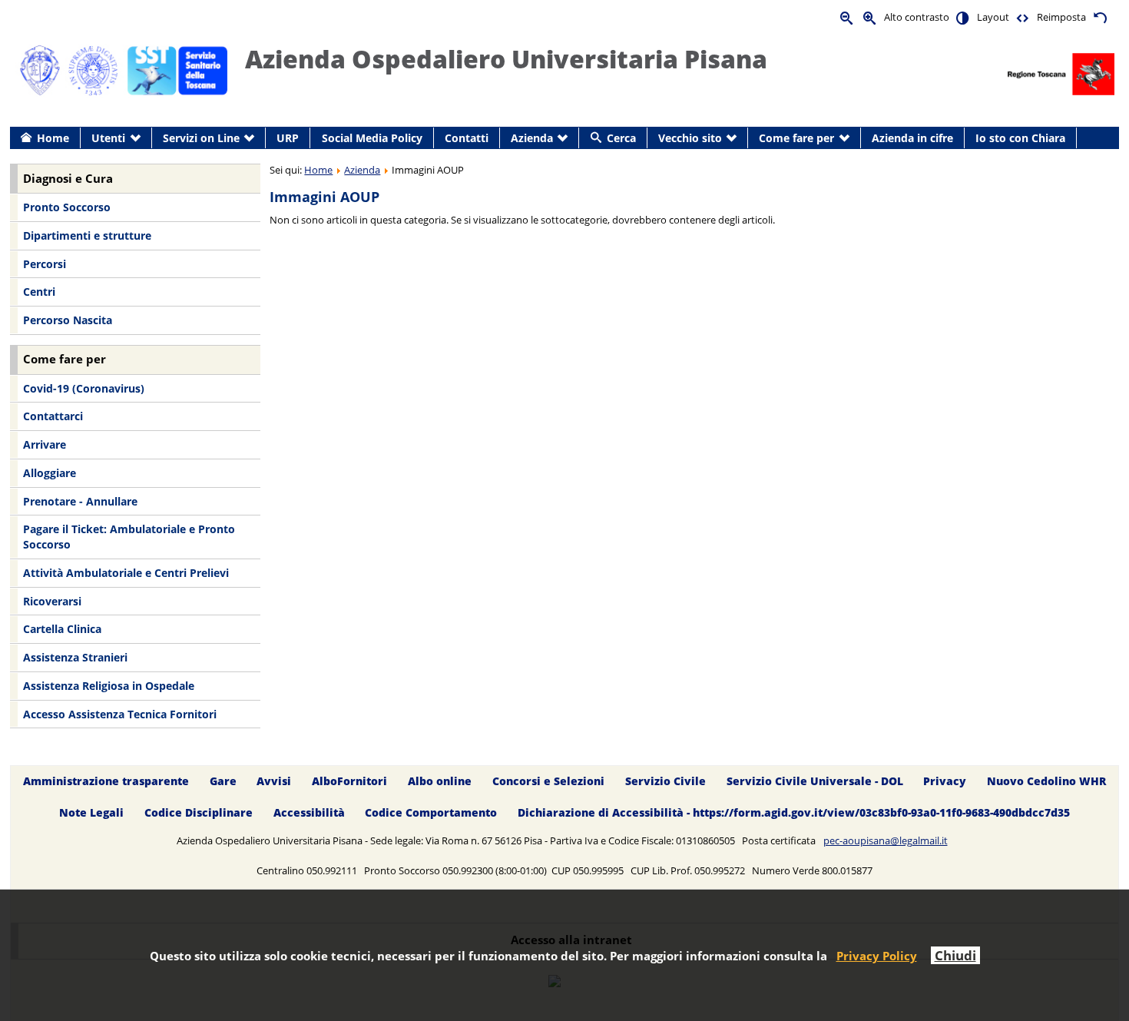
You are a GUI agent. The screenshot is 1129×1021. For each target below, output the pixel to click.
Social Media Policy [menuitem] (372, 138)
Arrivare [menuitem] (44, 444)
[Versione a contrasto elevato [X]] (963, 17)
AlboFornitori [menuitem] (349, 781)
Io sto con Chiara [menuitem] (1020, 138)
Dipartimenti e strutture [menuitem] (87, 235)
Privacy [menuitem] (944, 781)
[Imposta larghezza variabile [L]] (1023, 17)
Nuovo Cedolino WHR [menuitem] (1046, 781)
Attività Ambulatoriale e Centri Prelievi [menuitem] (126, 572)
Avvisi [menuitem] (274, 781)
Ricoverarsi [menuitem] (52, 601)
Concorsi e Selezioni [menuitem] (548, 781)
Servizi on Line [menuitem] (201, 138)
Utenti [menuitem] (108, 138)
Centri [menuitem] (39, 291)
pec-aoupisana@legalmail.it (885, 840)
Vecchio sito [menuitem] (690, 138)
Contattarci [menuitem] (53, 416)
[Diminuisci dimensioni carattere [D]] (847, 17)
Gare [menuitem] (223, 781)
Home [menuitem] (53, 138)
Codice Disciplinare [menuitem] (198, 813)
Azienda (362, 170)
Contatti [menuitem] (466, 138)
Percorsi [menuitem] (44, 264)
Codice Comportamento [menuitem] (431, 813)
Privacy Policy (876, 955)
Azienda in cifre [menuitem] (912, 138)
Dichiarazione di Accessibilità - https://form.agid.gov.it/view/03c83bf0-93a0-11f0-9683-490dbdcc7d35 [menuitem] (794, 813)
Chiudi (955, 955)
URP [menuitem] (287, 138)
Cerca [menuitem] (621, 138)
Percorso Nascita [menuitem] (67, 320)
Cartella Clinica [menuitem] (62, 629)
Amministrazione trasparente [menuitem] (106, 781)
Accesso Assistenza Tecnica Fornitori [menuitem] (120, 714)
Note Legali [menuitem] (91, 813)
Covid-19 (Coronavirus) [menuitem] (83, 388)
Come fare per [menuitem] (796, 138)
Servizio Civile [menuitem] (665, 781)
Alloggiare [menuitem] (49, 473)
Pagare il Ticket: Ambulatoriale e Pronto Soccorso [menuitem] (129, 537)
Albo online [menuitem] (440, 781)
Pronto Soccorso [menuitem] (67, 207)
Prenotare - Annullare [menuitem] (80, 501)
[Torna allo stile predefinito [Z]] (1099, 17)
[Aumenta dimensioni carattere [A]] (870, 17)
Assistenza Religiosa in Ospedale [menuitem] (108, 685)
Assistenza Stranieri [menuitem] (75, 657)
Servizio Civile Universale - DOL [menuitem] (815, 781)
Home (318, 170)
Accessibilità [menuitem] (309, 813)
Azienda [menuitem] (532, 138)
